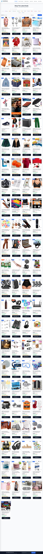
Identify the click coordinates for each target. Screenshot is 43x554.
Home (10, 11)
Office (23, 12)
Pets (22, 11)
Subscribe (33, 552)
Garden (19, 11)
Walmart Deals (27, 1)
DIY (25, 11)
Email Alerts (39, 1)
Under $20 (31, 1)
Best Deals (35, 1)
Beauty (36, 11)
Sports (29, 11)
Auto (20, 12)
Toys (32, 11)
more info (27, 3)
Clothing (7, 11)
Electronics (14, 11)
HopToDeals (5, 1)
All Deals (16, 1)
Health (39, 11)
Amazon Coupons (20, 1)
